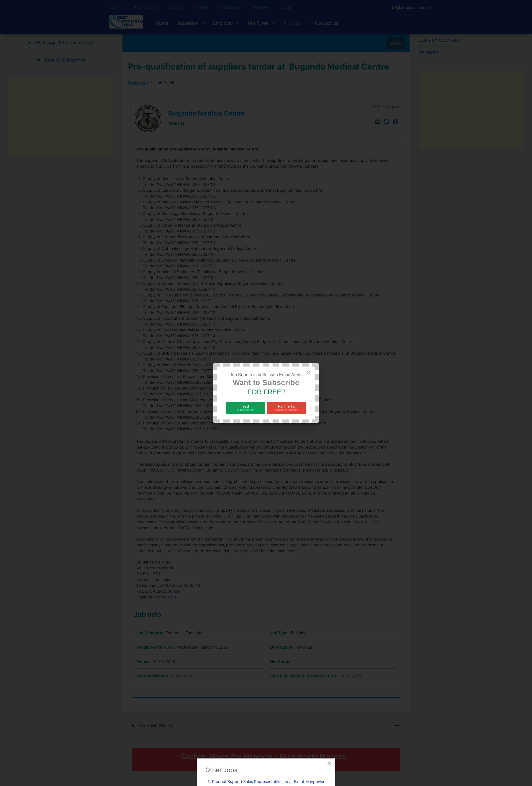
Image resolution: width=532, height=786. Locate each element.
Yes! (245, 407)
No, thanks (286, 407)
